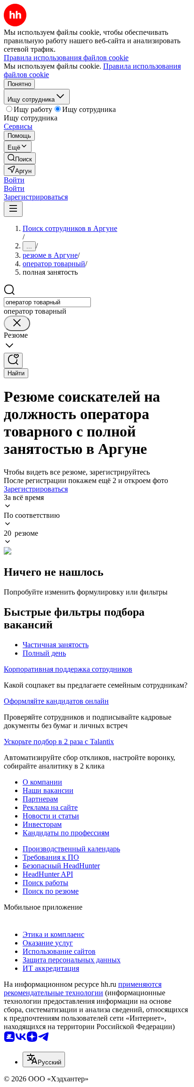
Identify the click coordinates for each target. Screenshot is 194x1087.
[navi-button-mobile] (13, 209)
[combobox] (47, 302)
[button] (14, 180)
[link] (20, 158)
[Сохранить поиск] (13, 360)
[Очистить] (17, 323)
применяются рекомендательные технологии (83, 988)
